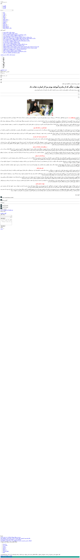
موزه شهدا (5, 25)
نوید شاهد (73, 117)
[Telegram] (3, 66)
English (4, 6)
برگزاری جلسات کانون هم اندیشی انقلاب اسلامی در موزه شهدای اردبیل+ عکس (19, 38)
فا (1, 3)
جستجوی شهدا (6, 26)
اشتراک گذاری (5, 205)
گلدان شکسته (3, 213)
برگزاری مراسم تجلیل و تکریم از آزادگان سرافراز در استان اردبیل (16, 40)
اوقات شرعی (6, 551)
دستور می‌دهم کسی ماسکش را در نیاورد (11, 52)
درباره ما (5, 544)
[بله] (4, 63)
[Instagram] (3, 65)
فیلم (4, 16)
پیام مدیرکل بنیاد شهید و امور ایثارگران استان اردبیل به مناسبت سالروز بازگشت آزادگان (21, 46)
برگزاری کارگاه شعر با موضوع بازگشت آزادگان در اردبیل (14, 34)
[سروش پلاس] (3, 59)
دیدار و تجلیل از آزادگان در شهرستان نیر (11, 41)
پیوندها (4, 548)
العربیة (4, 8)
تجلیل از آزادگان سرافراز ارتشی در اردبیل (11, 43)
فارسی (4, 5)
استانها (4, 23)
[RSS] (3, 67)
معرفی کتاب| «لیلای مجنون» (9, 32)
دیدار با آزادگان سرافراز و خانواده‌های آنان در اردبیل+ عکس (15, 44)
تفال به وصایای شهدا (7, 28)
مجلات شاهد (5, 19)
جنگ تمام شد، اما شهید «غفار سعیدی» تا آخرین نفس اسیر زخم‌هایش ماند (15, 538)
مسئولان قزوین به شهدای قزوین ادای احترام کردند (10, 539)
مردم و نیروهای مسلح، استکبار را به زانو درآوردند (10, 537)
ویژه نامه (5, 20)
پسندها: (2, 202)
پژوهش (4, 22)
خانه (4, 12)
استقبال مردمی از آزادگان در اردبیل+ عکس (12, 50)
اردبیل (5, 69)
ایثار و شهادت (6, 210)
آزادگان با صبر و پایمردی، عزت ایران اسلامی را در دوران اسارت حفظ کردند (16, 540)
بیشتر (1, 228)
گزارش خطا (4, 200)
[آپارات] (3, 58)
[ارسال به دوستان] (40, 77)
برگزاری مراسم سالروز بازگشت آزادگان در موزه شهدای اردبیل (16, 39)
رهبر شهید (5, 24)
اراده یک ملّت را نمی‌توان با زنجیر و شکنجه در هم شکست (14, 49)
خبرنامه (4, 547)
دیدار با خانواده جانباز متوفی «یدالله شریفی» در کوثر (13, 45)
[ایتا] (3, 61)
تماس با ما (5, 545)
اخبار (4, 13)
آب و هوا (4, 550)
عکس (4, 14)
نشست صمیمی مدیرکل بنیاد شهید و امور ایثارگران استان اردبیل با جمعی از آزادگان (20, 47)
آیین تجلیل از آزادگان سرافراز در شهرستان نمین (13, 35)
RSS (4, 552)
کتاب (4, 18)
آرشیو (4, 546)
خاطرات (2, 69)
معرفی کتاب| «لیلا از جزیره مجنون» (10, 33)
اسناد (4, 17)
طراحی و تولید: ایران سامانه (6, 555)
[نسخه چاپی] (40, 82)
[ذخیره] (1, 79)
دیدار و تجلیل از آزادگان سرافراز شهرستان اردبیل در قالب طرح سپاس (17, 37)
